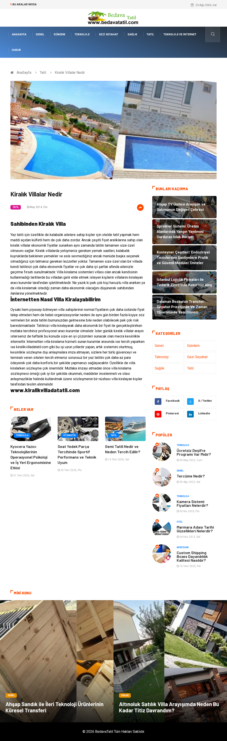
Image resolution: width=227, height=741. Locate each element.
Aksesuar (183, 547)
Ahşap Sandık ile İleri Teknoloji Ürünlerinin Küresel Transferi (55, 707)
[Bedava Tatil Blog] (113, 17)
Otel (179, 522)
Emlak (125, 695)
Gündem (59, 34)
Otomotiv (69, 435)
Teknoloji (82, 34)
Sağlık (132, 34)
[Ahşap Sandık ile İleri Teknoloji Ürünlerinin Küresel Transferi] (57, 661)
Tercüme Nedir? (191, 475)
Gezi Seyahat (108, 34)
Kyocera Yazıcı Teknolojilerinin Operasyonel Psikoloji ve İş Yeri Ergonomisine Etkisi (30, 457)
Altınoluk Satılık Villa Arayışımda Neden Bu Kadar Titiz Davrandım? (169, 707)
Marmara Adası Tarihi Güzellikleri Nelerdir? (195, 529)
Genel (40, 34)
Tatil (150, 34)
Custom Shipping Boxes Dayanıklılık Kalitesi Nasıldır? (192, 556)
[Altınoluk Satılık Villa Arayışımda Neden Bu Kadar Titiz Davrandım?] (170, 661)
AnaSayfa (19, 34)
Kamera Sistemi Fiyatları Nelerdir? (192, 503)
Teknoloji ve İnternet (179, 34)
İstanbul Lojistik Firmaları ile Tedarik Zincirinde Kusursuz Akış (81, 5)
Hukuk (16, 50)
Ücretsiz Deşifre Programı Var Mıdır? (194, 452)
